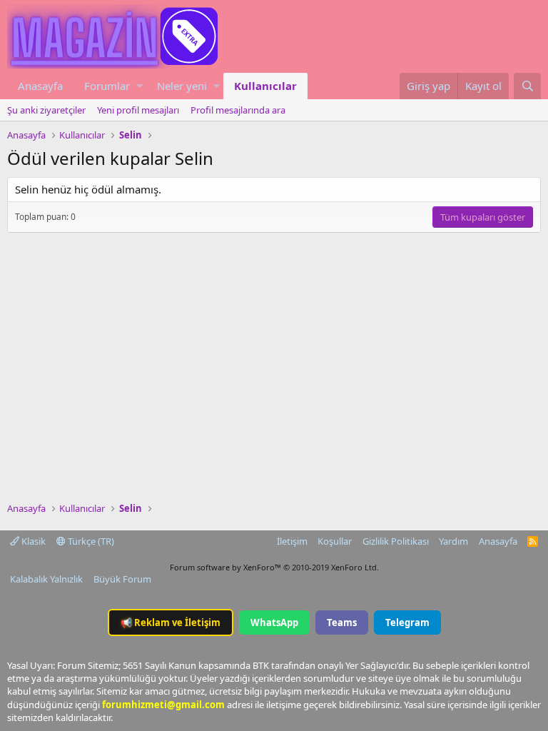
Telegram (407, 622)
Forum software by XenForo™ (274, 567)
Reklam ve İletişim (170, 622)
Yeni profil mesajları (138, 110)
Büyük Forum (122, 579)
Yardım (453, 541)
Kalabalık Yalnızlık (46, 579)
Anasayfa (40, 86)
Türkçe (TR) (90, 541)
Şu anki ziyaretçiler (46, 110)
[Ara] (527, 86)
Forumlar (107, 86)
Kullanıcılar (265, 86)
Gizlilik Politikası (395, 541)
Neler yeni (182, 86)
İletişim (292, 541)
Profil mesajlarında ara (238, 110)
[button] (139, 86)
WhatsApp (274, 622)
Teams (342, 622)
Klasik (32, 541)
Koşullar (335, 541)
